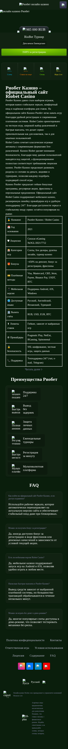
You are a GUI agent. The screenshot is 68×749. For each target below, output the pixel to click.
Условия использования (49, 647)
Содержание (37, 655)
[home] (34, 5)
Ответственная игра (17, 647)
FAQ (53, 655)
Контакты (56, 640)
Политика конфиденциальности (25, 640)
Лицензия (18, 655)
